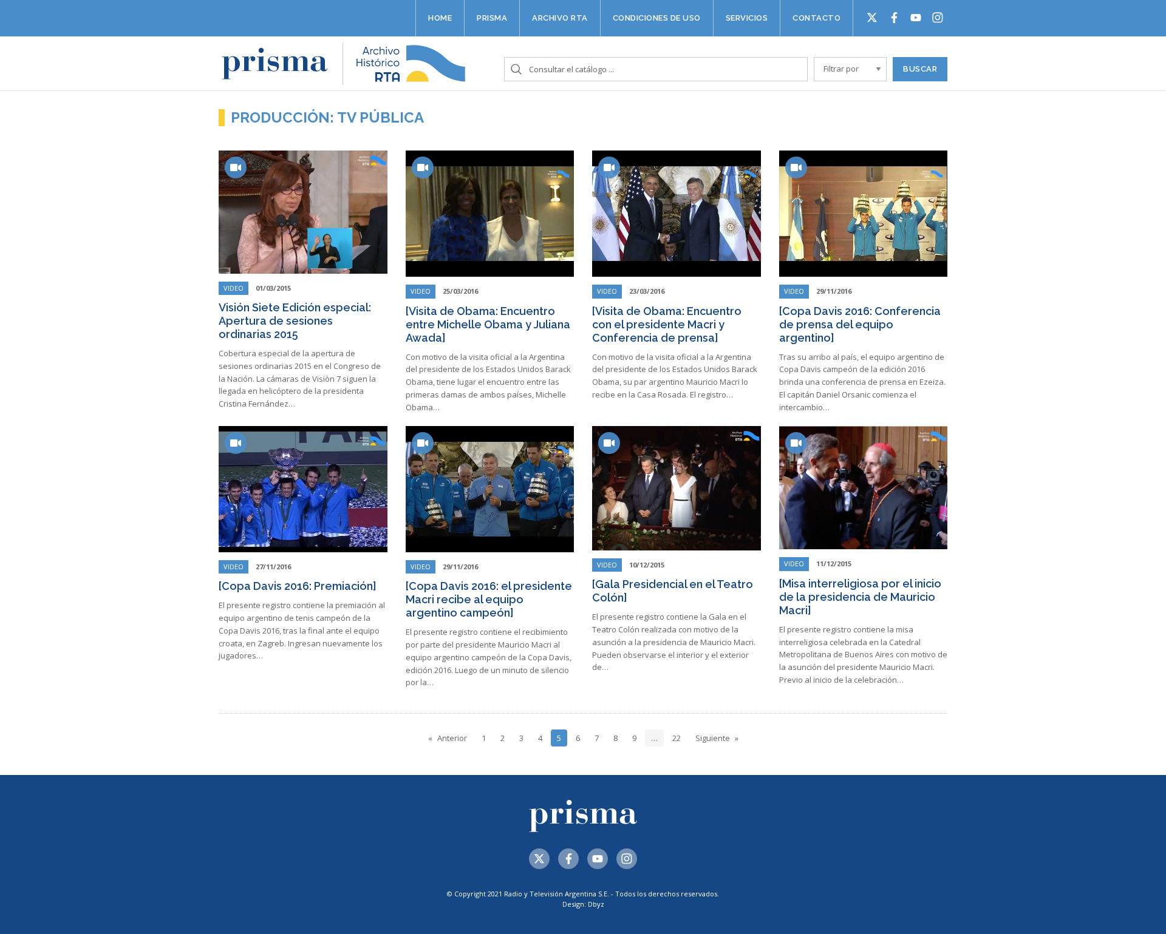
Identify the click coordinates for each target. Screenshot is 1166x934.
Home (440, 17)
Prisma (492, 17)
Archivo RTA (560, 17)
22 (676, 738)
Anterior (452, 738)
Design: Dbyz (583, 904)
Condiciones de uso (657, 17)
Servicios (747, 17)
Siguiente (712, 738)
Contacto (816, 17)
